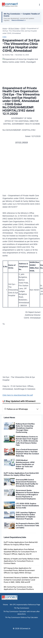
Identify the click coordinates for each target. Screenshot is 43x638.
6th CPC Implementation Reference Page (25, 605)
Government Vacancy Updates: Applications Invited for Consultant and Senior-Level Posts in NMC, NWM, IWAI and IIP (21, 579)
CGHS (23, 28)
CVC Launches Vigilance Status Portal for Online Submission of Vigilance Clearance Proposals (26, 515)
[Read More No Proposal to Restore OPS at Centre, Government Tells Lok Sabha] (9, 525)
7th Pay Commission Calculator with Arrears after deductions (21, 612)
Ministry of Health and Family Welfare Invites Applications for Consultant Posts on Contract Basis (21, 561)
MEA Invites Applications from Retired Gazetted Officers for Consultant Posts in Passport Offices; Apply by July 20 (20, 551)
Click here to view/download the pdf (18, 395)
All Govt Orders (13, 28)
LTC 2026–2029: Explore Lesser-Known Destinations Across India (27, 505)
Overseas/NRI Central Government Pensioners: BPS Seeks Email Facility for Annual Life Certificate (27, 483)
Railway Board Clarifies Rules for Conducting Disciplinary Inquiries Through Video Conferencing (25, 428)
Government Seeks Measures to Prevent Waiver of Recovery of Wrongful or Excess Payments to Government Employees (27, 494)
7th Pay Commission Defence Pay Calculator (21, 617)
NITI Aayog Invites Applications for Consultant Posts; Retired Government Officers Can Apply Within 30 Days (19, 570)
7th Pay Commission (21, 608)
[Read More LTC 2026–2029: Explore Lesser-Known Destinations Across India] (9, 505)
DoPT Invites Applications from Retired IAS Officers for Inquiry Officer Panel (21, 474)
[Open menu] (39, 4)
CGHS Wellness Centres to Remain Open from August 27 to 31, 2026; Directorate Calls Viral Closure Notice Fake (27, 441)
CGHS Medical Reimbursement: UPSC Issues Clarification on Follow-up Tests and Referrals (25, 464)
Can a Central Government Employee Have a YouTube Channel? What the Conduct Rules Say (27, 452)
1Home (5, 605)
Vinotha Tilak (9, 55)
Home (5, 28)
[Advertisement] (21, 169)
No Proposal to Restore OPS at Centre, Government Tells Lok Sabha (27, 525)
